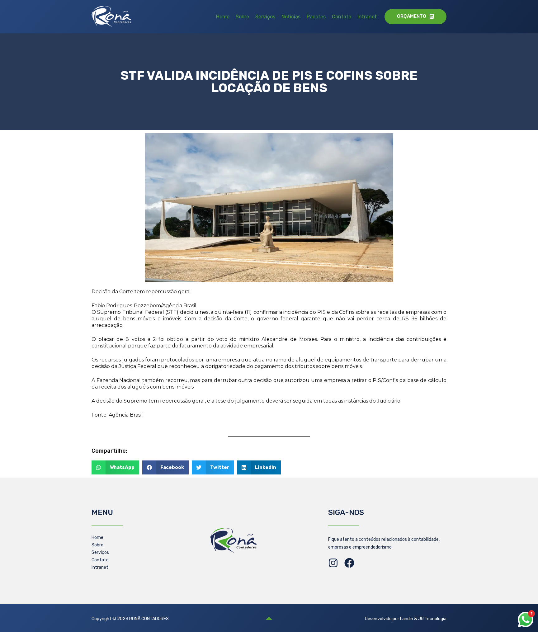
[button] (115, 467)
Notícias (290, 17)
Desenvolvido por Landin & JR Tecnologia (405, 618)
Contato (341, 17)
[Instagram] (333, 563)
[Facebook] (349, 563)
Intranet (367, 17)
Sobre (242, 17)
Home (222, 17)
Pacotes (316, 17)
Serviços (265, 17)
